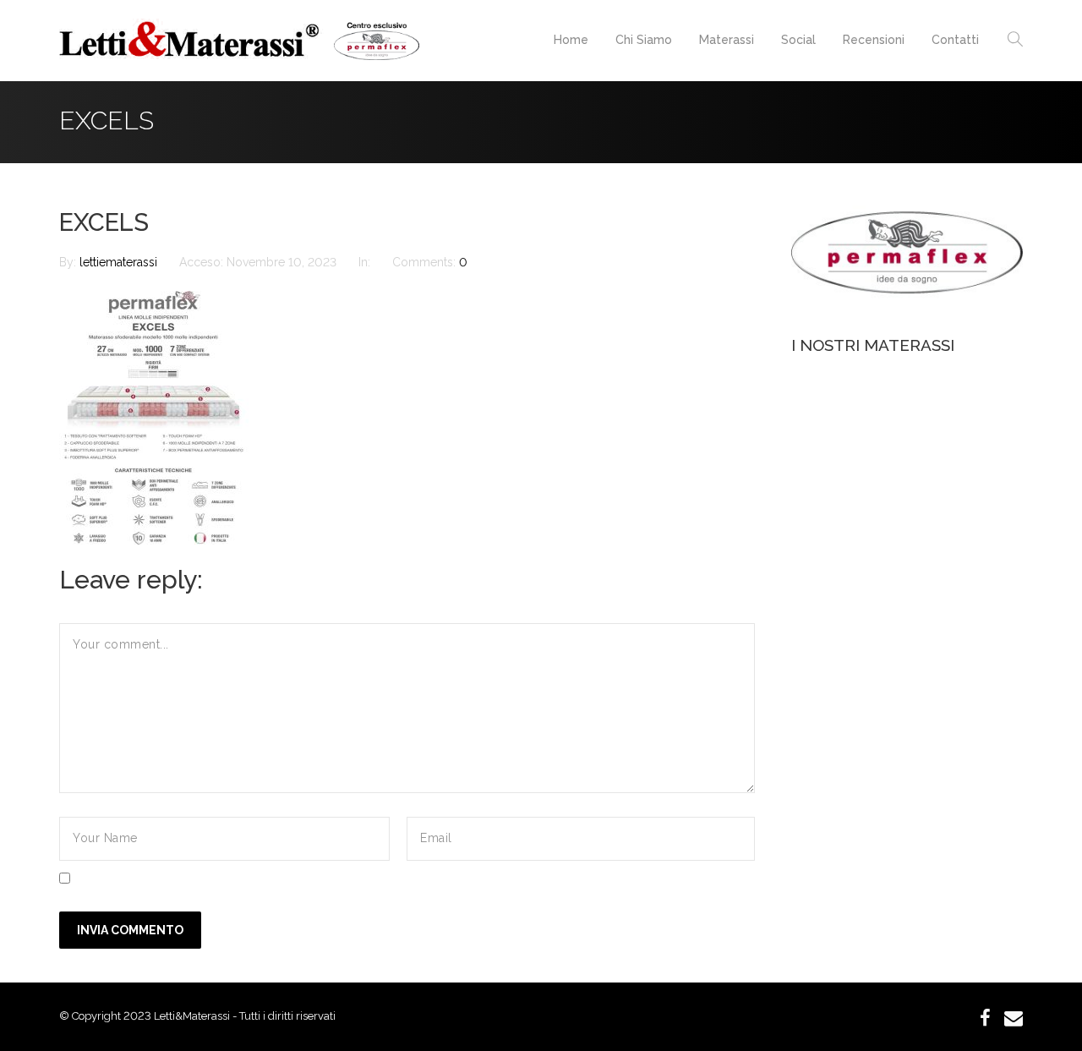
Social (798, 40)
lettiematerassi (120, 262)
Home (571, 40)
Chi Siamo (643, 40)
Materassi (726, 40)
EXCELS (104, 222)
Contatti (955, 40)
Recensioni (873, 40)
